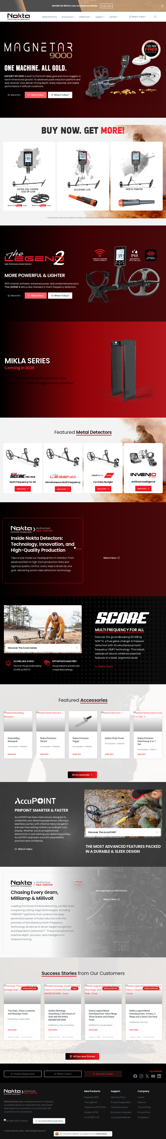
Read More (12, 1030)
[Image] (78, 549)
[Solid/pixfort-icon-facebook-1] (135, 1076)
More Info (12, 754)
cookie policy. (101, 1134)
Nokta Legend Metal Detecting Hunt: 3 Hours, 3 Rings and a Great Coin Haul (143, 1013)
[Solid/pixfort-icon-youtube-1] (153, 1076)
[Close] (162, 6)
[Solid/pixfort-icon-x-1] (147, 1076)
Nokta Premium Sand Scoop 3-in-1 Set (146, 741)
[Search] (155, 17)
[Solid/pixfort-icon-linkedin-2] (159, 1076)
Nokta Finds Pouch (114, 738)
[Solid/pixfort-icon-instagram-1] (141, 1076)
